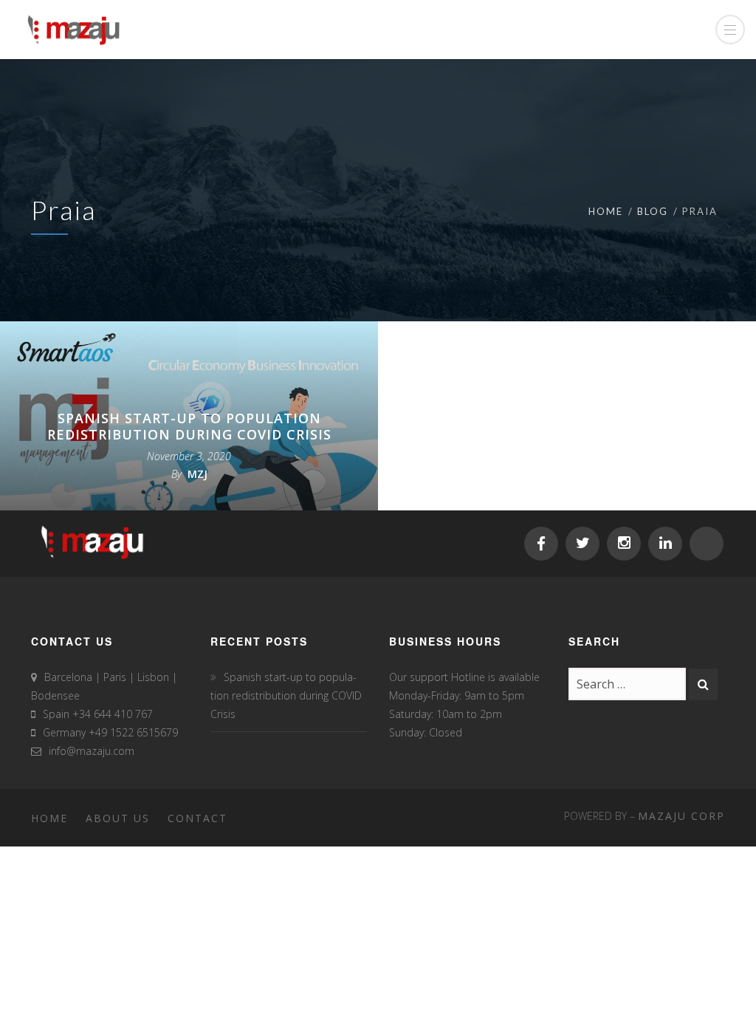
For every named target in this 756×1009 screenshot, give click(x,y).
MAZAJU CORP (681, 816)
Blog (652, 211)
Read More (199, 497)
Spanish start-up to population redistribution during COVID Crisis (189, 426)
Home (605, 211)
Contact (197, 818)
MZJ (197, 474)
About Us (118, 818)
